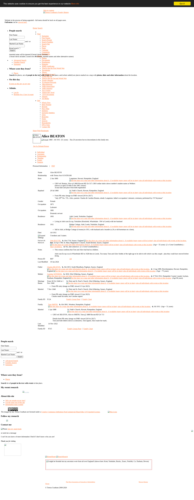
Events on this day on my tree (19, 84)
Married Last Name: (16, 44)
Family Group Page (73, 299)
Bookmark (45, 131)
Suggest (40, 162)
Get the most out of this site (15, 403)
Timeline (40, 158)
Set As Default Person (41, 146)
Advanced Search (20, 60)
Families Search (19, 62)
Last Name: (13, 39)
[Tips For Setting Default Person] (50, 146)
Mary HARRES (56, 247)
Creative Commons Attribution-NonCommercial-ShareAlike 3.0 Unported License (70, 412)
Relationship (41, 156)
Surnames (17, 64)
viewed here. (22, 22)
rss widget (26, 392)
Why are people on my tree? (15, 400)
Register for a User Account (23, 94)
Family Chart (87, 299)
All (70, 259)
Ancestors (40, 154)
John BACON (55, 241)
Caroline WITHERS (54, 274)
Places (16, 73)
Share (35, 131)
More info (75, 3)
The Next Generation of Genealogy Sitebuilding (80, 482)
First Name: (13, 35)
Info (38, 101)
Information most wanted (14, 405)
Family (39, 160)
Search (65, 457)
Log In (16, 92)
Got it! (182, 3)
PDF (53, 166)
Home (53, 457)
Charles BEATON (53, 267)
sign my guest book (14, 429)
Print (39, 131)
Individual (40, 152)
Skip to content (48, 10)
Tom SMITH (52, 304)
